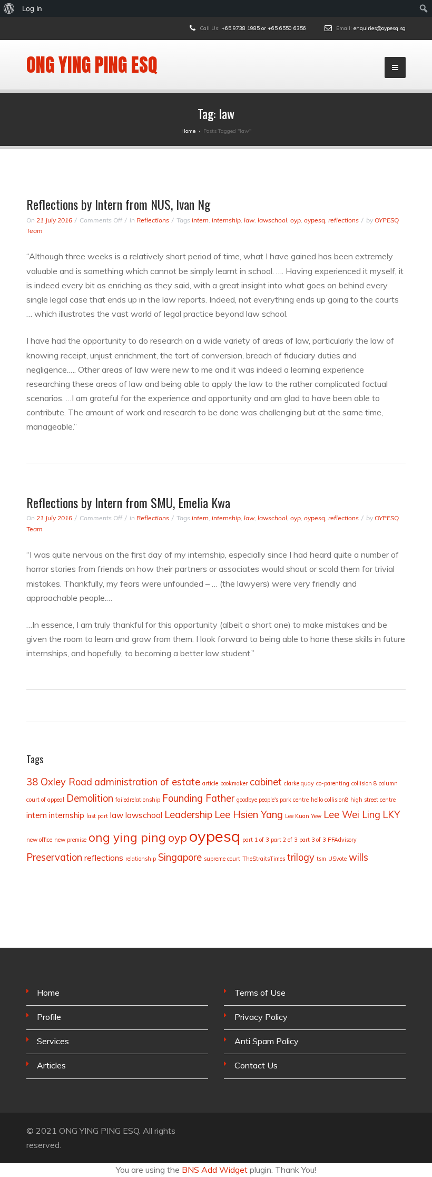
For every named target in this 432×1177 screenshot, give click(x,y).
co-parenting (332, 783)
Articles (51, 1065)
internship (226, 220)
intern (200, 220)
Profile (49, 1016)
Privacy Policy (261, 1016)
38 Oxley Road (59, 782)
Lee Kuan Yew (303, 816)
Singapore (180, 857)
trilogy (301, 857)
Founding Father (198, 798)
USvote (337, 858)
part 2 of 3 (284, 839)
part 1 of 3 (255, 839)
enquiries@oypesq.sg (380, 28)
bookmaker (234, 783)
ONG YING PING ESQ (92, 65)
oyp (295, 220)
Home (48, 992)
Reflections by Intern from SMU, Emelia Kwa (128, 502)
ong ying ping (127, 837)
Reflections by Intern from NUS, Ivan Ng (118, 203)
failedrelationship (137, 799)
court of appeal (45, 799)
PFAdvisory (342, 839)
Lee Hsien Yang (248, 815)
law (249, 220)
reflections (343, 220)
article (210, 783)
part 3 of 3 (312, 839)
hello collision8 (329, 799)
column (388, 783)
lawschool (272, 220)
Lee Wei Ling (351, 815)
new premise (70, 839)
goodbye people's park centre (273, 799)
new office (39, 839)
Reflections (152, 220)
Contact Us (256, 1065)
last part (97, 816)
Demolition (89, 798)
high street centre (373, 799)
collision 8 (364, 783)
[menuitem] (9, 8)
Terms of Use (260, 992)
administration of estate (147, 782)
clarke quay (299, 783)
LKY (391, 815)
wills (358, 857)
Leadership (188, 815)
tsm (321, 858)
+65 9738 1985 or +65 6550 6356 (263, 28)
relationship (140, 858)
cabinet (266, 782)
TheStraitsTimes (263, 858)
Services (53, 1041)
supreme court (222, 858)
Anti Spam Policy (266, 1041)
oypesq (314, 220)
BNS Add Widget (215, 1169)
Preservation (54, 857)
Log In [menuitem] (32, 8)
